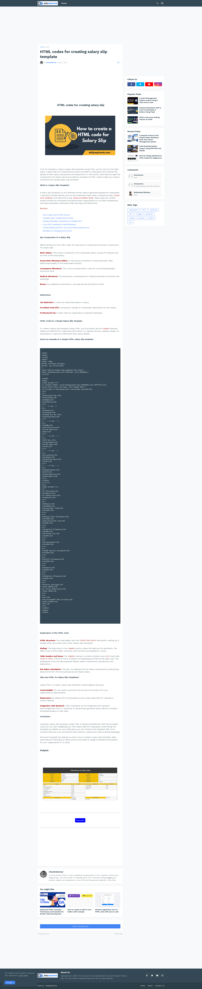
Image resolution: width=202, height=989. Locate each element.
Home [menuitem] (64, 3)
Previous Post (44, 934)
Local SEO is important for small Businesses (59, 224)
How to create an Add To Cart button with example (79, 911)
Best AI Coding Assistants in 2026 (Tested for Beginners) (150, 157)
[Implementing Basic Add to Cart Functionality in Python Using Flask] (132, 110)
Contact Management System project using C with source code (148, 100)
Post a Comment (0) (80, 926)
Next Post (118, 934)
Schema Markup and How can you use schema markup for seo (66, 228)
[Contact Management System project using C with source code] (132, 100)
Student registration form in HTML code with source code (107, 911)
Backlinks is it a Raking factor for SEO (57, 231)
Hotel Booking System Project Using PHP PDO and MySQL (150, 148)
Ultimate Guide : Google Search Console (58, 218)
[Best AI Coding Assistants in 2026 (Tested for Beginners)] (132, 158)
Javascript (153, 210)
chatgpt (139, 214)
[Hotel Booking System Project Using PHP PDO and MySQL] (132, 148)
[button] (157, 3)
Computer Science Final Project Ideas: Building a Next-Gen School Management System (149, 138)
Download (80, 820)
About (150, 986)
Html (47, 47)
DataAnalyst (133, 210)
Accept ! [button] (10, 983)
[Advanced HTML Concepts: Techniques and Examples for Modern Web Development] (52, 899)
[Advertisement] (101, 25)
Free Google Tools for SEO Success (56, 215)
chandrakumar (56, 872)
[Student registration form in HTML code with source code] (107, 899)
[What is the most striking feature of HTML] (132, 119)
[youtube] (149, 84)
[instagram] (158, 84)
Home (42, 47)
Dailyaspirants (51, 986)
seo (130, 222)
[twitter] (140, 84)
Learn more (23, 975)
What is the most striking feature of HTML (149, 118)
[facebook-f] (131, 84)
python (151, 218)
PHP (130, 214)
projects (142, 218)
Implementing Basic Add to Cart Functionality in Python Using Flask (150, 110)
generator (149, 214)
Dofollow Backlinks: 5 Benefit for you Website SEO (62, 221)
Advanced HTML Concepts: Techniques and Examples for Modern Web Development (52, 912)
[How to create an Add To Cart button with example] (80, 899)
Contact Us (159, 986)
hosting (131, 218)
